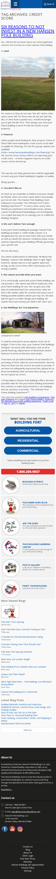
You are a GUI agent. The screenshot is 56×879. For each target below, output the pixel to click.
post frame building (35, 399)
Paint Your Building (35, 585)
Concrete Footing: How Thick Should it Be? (21, 644)
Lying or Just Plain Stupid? (13, 674)
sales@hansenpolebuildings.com (25, 811)
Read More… (6, 789)
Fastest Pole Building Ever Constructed (19, 691)
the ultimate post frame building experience (21, 401)
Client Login (27, 855)
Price (33, 481)
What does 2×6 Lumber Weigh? (15, 659)
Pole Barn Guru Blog (35, 502)
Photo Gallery (31, 564)
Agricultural (28, 430)
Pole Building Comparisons (36, 397)
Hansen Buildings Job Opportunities (27, 864)
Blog (28, 849)
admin (22, 403)
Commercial (28, 450)
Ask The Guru (30, 523)
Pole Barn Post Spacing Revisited (16, 651)
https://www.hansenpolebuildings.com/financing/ (26, 152)
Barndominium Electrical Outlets (16, 723)
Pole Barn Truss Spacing (12, 622)
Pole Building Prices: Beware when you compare (23, 666)
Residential (28, 440)
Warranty (27, 861)
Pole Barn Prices (27, 858)
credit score (48, 401)
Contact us (28, 846)
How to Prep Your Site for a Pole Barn (19, 712)
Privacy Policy (27, 867)
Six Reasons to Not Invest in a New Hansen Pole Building (27, 31)
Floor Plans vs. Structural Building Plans (19, 715)
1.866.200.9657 (28, 471)
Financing (49, 399)
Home (4, 8)
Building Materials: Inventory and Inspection (21, 704)
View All (28, 730)
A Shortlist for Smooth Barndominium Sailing (22, 636)
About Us (27, 852)
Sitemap (27, 870)
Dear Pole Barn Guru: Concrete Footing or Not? (23, 629)
